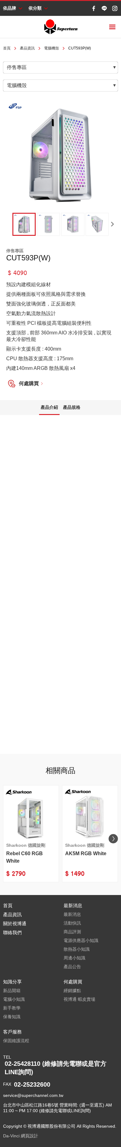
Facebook (93, 8)
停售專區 (17, 67)
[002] (48, 224)
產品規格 (71, 407)
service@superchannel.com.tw (33, 1095)
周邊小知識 (74, 957)
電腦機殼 (51, 48)
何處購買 (29, 383)
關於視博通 (14, 923)
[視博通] (60, 27)
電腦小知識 (14, 999)
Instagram (114, 8)
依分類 (35, 8)
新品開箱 (11, 990)
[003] (72, 224)
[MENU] (112, 26)
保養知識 (11, 1016)
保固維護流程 (16, 1040)
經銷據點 (72, 990)
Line (104, 8)
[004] (97, 224)
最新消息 (73, 905)
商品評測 (72, 931)
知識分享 (12, 981)
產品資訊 (27, 48)
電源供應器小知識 (81, 940)
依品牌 (9, 8)
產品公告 (72, 966)
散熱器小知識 (77, 949)
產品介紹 (49, 407)
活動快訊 (72, 923)
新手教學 (11, 1007)
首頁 (7, 48)
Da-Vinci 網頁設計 (20, 1135)
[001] (24, 224)
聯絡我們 (12, 932)
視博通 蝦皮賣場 (79, 999)
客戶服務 (12, 1031)
